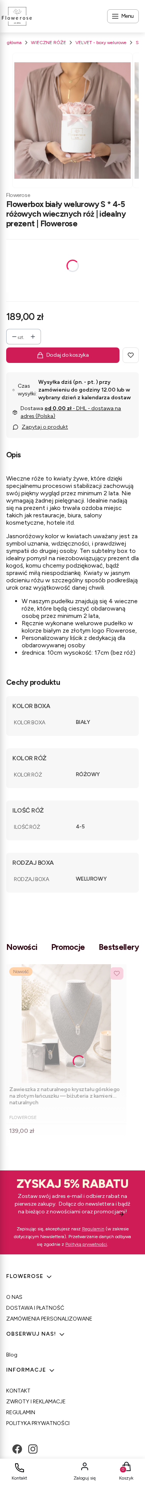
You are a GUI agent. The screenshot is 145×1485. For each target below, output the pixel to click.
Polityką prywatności (86, 1244)
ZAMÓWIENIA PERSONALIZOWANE (49, 1319)
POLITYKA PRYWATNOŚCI (38, 1423)
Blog (11, 1355)
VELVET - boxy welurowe (100, 42)
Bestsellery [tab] (119, 947)
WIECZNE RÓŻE (48, 42)
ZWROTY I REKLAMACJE (36, 1401)
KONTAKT (18, 1390)
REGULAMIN (20, 1412)
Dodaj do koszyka (67, 355)
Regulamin (93, 1229)
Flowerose (18, 195)
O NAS (14, 1297)
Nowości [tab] (22, 947)
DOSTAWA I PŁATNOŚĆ (35, 1308)
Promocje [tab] (68, 947)
